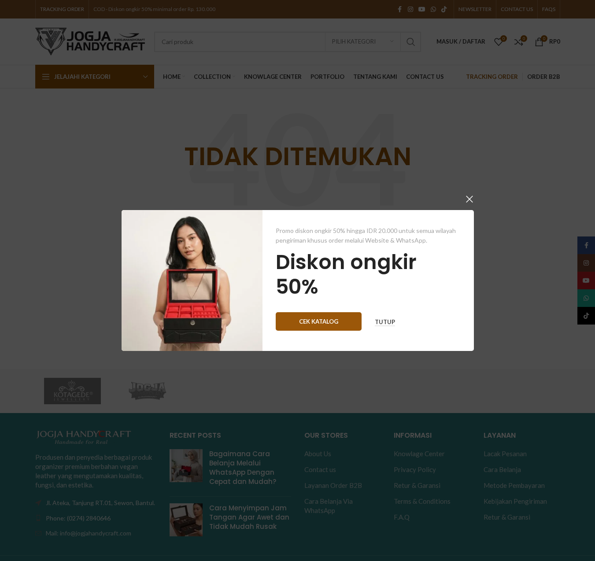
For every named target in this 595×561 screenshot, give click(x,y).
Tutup (385, 322)
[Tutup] (469, 199)
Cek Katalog (318, 321)
